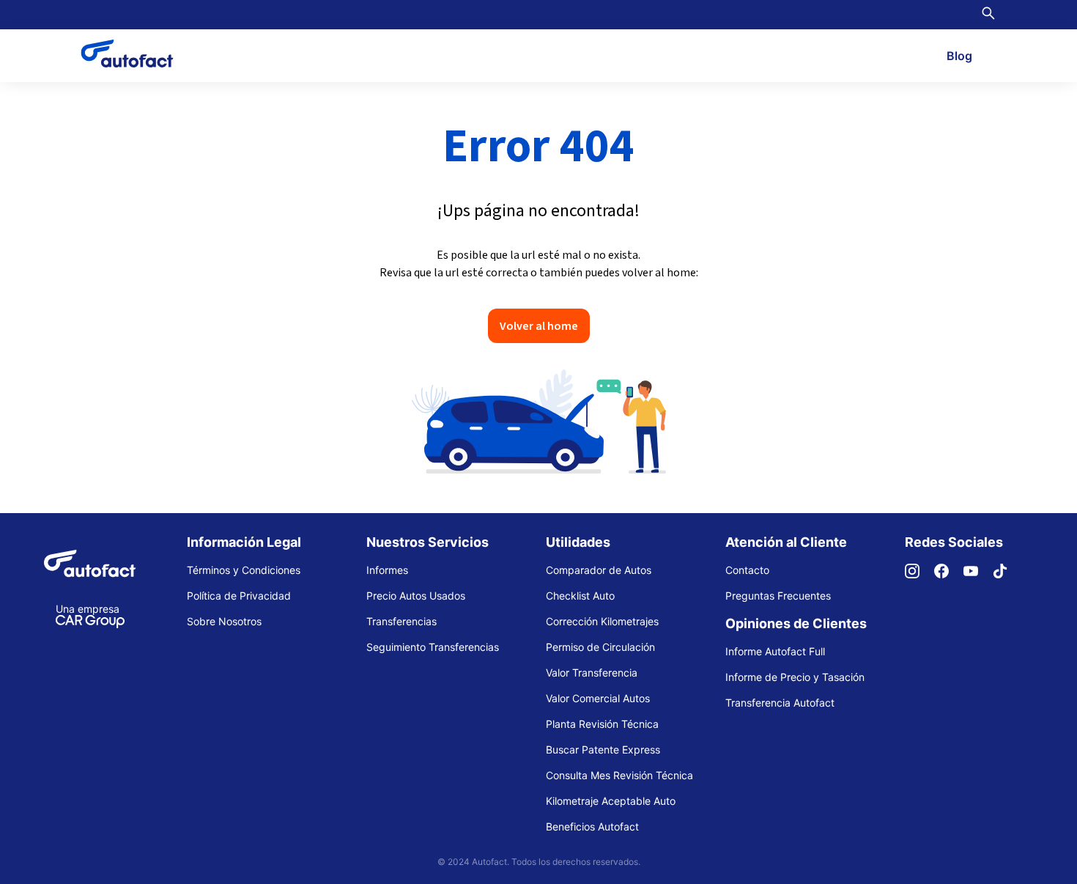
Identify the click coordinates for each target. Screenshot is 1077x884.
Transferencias (401, 621)
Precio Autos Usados (415, 595)
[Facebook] (948, 574)
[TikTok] (1007, 574)
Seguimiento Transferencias (432, 647)
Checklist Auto (580, 595)
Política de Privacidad (239, 595)
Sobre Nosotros (224, 621)
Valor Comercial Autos (598, 698)
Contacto (747, 570)
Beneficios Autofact (592, 826)
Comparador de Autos (598, 570)
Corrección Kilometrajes (602, 621)
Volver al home (539, 325)
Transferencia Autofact (779, 702)
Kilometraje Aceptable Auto (611, 801)
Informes (387, 570)
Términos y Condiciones (243, 570)
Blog (959, 55)
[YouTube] (978, 574)
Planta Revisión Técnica (602, 724)
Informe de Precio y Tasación (795, 677)
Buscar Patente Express (603, 749)
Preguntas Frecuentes (778, 595)
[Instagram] (919, 574)
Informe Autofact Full (775, 651)
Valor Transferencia (591, 672)
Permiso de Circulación (600, 647)
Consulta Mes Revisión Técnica (619, 775)
